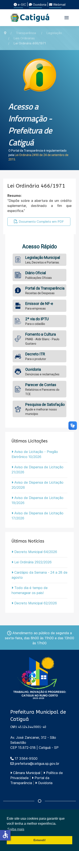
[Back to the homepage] (30, 17)
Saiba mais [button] (15, 829)
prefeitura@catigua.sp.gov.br (37, 763)
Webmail (59, 5)
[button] (66, 17)
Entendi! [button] (39, 840)
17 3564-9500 (25, 758)
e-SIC (21, 5)
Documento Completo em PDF (41, 222)
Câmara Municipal (26, 773)
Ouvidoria (39, 5)
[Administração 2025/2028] (39, 678)
